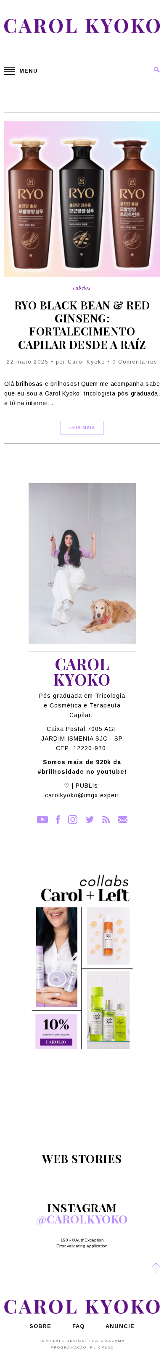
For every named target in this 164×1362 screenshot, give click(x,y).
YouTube (42, 819)
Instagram (72, 819)
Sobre (40, 1326)
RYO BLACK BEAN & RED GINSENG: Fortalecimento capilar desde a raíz (82, 325)
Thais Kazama (107, 1341)
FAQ (78, 1326)
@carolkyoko (82, 1218)
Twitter (90, 819)
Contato (122, 819)
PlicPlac (102, 1347)
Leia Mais (82, 427)
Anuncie (120, 1326)
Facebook (58, 819)
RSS (106, 819)
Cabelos (82, 287)
